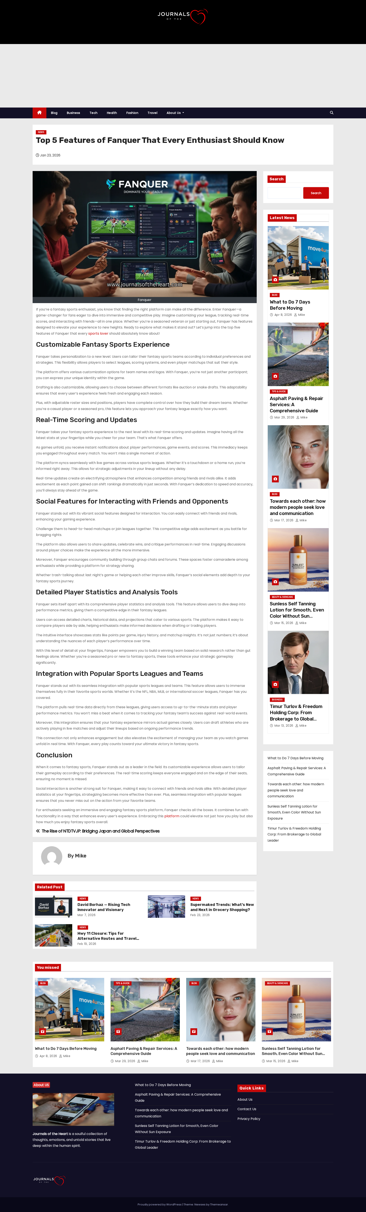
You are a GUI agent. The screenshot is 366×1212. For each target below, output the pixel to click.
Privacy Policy (248, 1118)
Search (277, 179)
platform (171, 816)
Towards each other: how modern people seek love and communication (298, 507)
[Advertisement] (183, 75)
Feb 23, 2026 (200, 915)
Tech (94, 113)
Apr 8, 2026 (283, 315)
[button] (331, 112)
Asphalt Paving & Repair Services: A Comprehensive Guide (144, 1051)
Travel (152, 113)
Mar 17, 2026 (284, 520)
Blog (54, 113)
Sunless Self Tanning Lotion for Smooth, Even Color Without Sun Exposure (294, 812)
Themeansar (219, 1204)
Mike (80, 856)
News (41, 132)
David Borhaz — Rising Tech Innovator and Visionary (104, 907)
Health (112, 113)
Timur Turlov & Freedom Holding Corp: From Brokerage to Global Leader (294, 834)
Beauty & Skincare (282, 597)
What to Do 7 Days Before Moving (295, 758)
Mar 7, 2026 (87, 915)
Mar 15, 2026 (284, 623)
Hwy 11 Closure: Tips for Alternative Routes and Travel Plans (107, 938)
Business (73, 113)
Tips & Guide (279, 391)
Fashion (132, 113)
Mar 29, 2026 (284, 417)
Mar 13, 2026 (284, 725)
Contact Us (246, 1109)
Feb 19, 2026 (87, 944)
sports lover (98, 333)
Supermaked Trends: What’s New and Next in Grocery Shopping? (222, 907)
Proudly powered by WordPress (160, 1204)
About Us (174, 113)
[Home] (39, 113)
